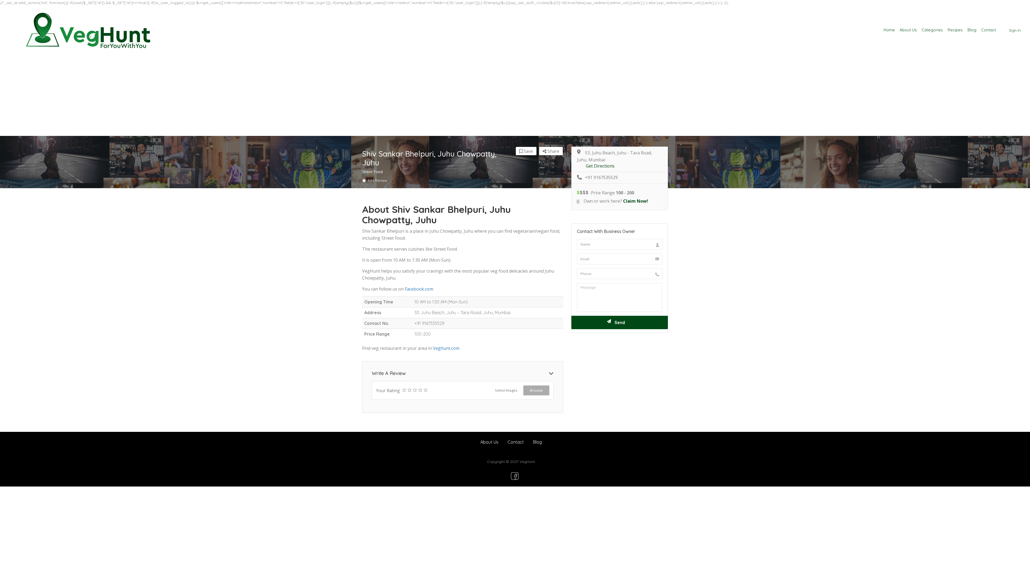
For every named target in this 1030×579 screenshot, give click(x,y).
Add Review (377, 180)
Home (889, 29)
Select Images (506, 390)
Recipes (955, 29)
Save (528, 151)
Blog (972, 29)
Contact (988, 29)
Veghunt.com (446, 348)
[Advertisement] (515, 95)
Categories (932, 29)
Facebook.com (419, 289)
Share (552, 151)
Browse (536, 390)
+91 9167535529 (601, 177)
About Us (908, 29)
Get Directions (600, 166)
